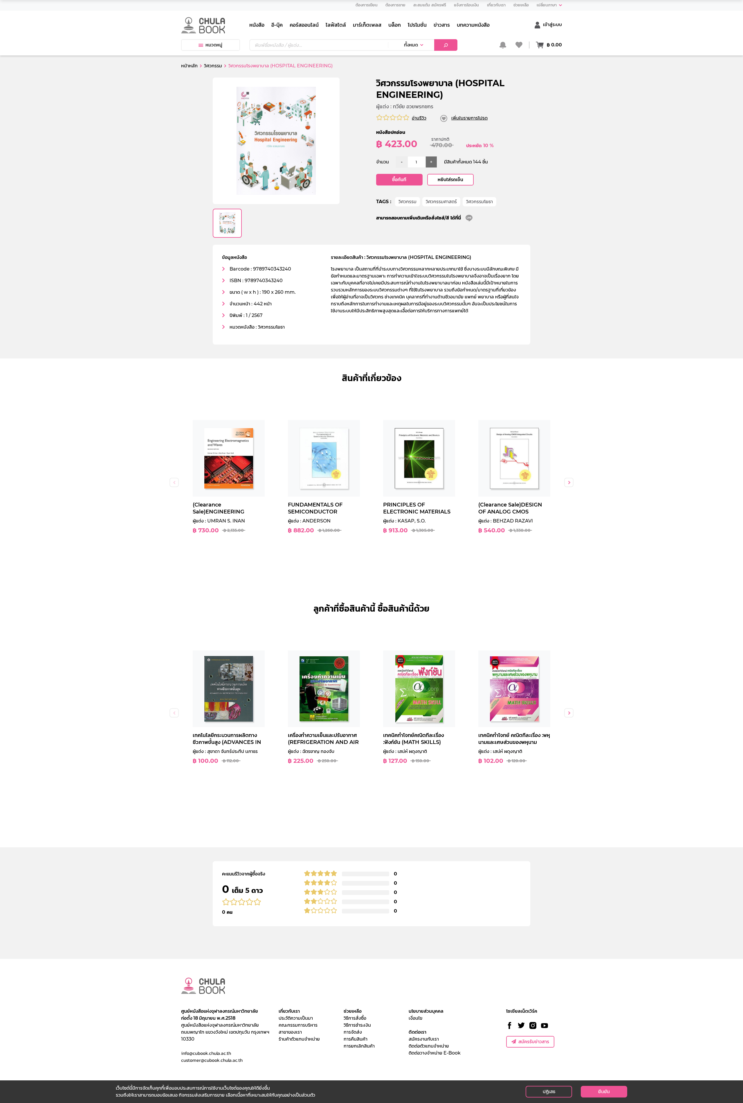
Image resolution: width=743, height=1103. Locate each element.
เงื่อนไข (415, 1018)
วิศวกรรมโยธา (479, 201)
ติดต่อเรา (417, 1032)
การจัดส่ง (353, 1032)
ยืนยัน (604, 1091)
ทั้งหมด (411, 45)
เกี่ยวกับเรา (289, 1011)
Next (569, 482)
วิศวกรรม (407, 201)
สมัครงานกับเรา (424, 1039)
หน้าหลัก (189, 66)
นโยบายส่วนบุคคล (426, 1011)
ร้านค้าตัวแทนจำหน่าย (299, 1039)
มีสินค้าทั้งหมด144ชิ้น (466, 162)
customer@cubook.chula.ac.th (212, 1060)
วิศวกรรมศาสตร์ (441, 201)
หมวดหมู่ (213, 45)
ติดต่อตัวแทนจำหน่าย (429, 1046)
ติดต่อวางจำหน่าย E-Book (435, 1053)
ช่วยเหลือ (353, 1011)
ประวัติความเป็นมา (296, 1018)
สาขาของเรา (290, 1032)
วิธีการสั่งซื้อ (355, 1018)
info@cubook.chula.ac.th (206, 1053)
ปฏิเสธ (549, 1091)
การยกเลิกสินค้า (359, 1046)
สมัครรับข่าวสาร (533, 1041)
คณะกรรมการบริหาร (298, 1025)
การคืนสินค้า (355, 1039)
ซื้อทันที (399, 179)
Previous (174, 482)
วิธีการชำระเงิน (357, 1025)
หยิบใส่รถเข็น (450, 179)
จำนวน (382, 162)
